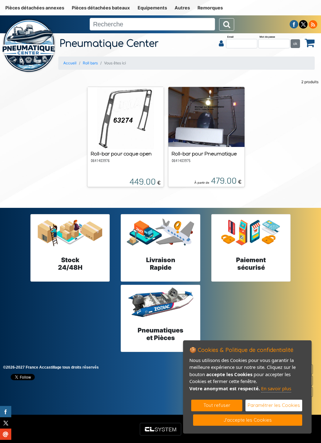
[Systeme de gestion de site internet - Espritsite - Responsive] (160, 429)
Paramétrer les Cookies (274, 405)
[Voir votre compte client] (221, 43)
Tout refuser (216, 405)
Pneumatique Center (109, 44)
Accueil (69, 63)
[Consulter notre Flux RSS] (312, 24)
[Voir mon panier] (310, 42)
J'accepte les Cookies (248, 420)
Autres (182, 7)
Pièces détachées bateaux (101, 7)
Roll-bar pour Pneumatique (204, 153)
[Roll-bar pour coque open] (125, 117)
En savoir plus (276, 388)
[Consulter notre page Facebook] (294, 24)
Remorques (210, 7)
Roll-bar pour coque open (121, 153)
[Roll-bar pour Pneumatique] (206, 116)
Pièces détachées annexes (34, 7)
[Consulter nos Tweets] (303, 24)
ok (295, 43)
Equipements (152, 7)
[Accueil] (29, 45)
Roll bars (90, 63)
